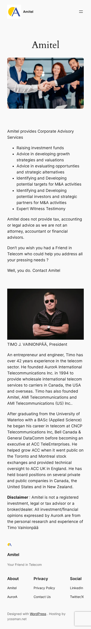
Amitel (28, 12)
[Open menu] (81, 11)
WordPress (38, 614)
